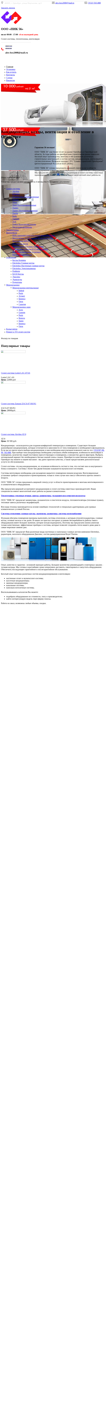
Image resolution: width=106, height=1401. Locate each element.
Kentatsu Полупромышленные (25, 197)
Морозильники (13, 285)
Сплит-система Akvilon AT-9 (13, 434)
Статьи (9, 78)
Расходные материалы (22, 227)
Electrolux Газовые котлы (23, 263)
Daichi (15, 213)
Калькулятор (11, 329)
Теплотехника (12, 230)
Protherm (16, 271)
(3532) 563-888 (94, 3)
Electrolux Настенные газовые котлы (28, 266)
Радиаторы (17, 282)
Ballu (14, 216)
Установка (10, 69)
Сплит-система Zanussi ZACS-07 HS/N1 (18, 404)
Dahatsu (15, 219)
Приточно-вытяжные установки (26, 252)
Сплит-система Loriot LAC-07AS (15, 373)
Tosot (14, 202)
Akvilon (15, 191)
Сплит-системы (13, 189)
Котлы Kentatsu (19, 260)
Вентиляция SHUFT (21, 241)
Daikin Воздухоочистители (24, 224)
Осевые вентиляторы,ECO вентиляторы (30, 249)
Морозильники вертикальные (25, 288)
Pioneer (15, 200)
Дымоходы (17, 279)
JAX (14, 222)
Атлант (22, 296)
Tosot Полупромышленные (24, 205)
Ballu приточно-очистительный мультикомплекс (33, 235)
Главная (9, 67)
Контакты (10, 75)
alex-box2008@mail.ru (64, 3)
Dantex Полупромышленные (25, 211)
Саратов (22, 304)
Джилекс (16, 277)
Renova (22, 318)
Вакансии (10, 80)
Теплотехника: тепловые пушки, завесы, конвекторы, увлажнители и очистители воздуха (43, 496)
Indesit (21, 290)
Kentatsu (16, 194)
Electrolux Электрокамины (24, 268)
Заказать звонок (8, 8)
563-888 (7, 452)
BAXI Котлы (18, 274)
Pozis (21, 293)
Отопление (11, 257)
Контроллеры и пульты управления (28, 246)
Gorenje (22, 312)
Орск (21, 301)
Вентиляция (11, 233)
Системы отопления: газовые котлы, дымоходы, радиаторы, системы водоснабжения (41, 513)
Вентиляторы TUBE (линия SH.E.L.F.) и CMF (32, 238)
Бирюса (22, 299)
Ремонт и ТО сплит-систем (18, 332)
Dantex (15, 208)
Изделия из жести (20, 244)
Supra (21, 321)
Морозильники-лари (21, 307)
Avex (21, 310)
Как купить (11, 72)
